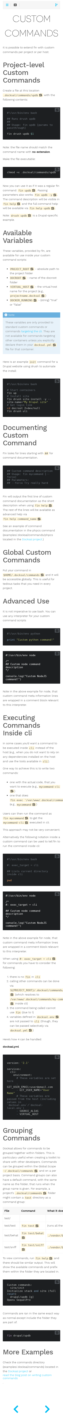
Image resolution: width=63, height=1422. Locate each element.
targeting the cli (31, 331)
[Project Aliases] (47, 1408)
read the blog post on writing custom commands (27, 1377)
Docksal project (32, 539)
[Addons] (15, 1408)
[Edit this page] (56, 5)
